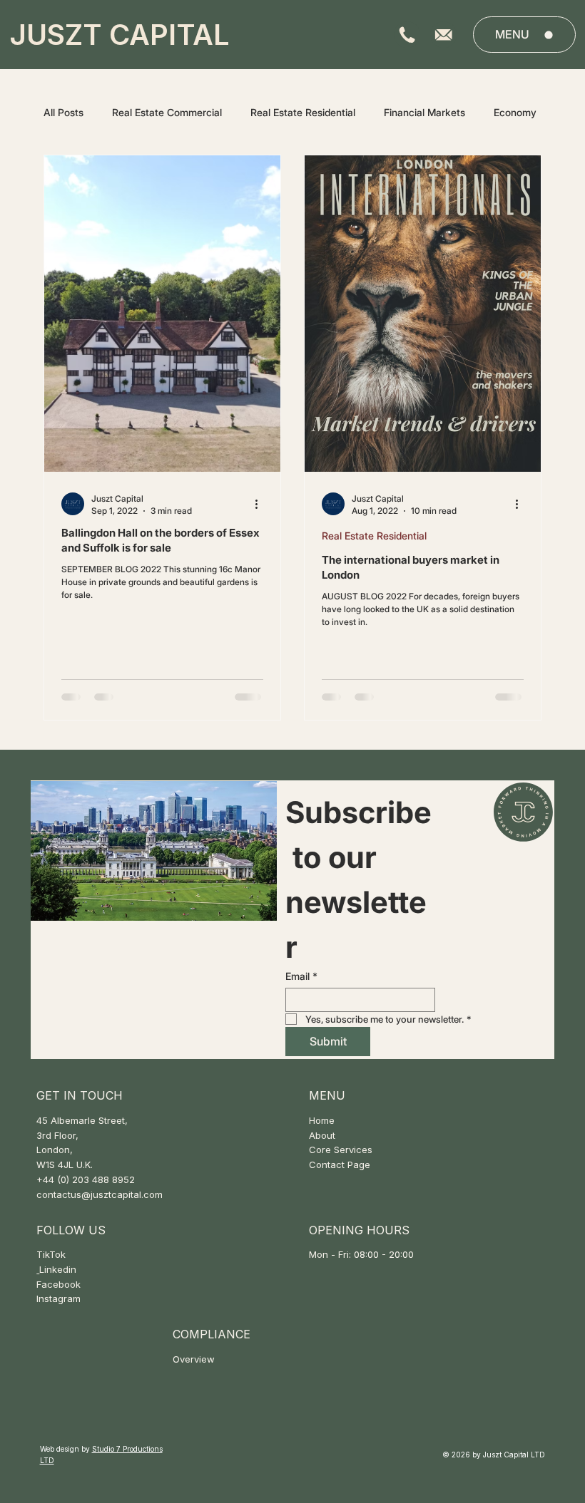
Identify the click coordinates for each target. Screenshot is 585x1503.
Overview (194, 1359)
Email (301, 976)
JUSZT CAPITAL (119, 34)
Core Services (340, 1149)
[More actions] (261, 503)
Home (322, 1120)
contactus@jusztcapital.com (99, 1194)
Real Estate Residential (302, 112)
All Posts (63, 112)
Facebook (58, 1284)
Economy (515, 112)
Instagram (58, 1298)
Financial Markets (424, 112)
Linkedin (57, 1269)
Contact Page (339, 1164)
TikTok (51, 1254)
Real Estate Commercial (167, 112)
